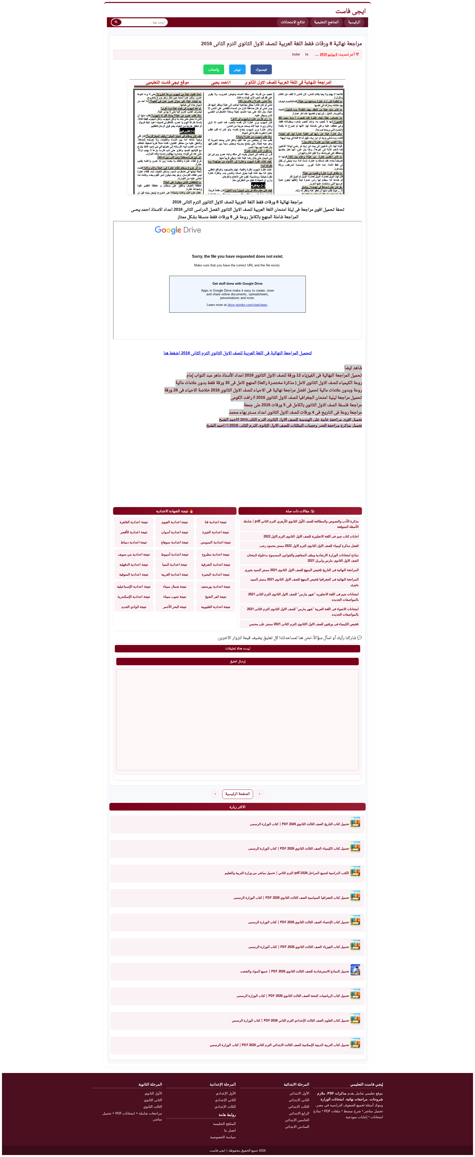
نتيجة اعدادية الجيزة (215, 532)
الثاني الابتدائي (299, 1099)
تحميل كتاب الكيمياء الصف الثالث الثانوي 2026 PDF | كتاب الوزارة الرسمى (298, 848)
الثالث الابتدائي (298, 1106)
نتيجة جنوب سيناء (174, 596)
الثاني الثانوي (153, 1099)
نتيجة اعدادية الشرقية (215, 564)
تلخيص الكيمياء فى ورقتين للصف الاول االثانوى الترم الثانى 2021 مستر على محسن (304, 624)
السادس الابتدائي (297, 1126)
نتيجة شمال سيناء (174, 586)
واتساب (213, 69)
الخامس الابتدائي (297, 1119)
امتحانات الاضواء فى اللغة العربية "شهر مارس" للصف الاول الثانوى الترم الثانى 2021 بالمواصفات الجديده (303, 612)
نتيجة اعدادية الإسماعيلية (133, 586)
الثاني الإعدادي (225, 1099)
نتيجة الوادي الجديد (133, 606)
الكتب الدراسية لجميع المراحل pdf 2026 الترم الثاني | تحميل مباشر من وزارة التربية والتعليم (287, 873)
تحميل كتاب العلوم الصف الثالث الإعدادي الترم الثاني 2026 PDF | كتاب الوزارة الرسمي (290, 1020)
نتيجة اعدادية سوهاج (174, 542)
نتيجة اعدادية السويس (216, 542)
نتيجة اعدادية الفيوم (175, 522)
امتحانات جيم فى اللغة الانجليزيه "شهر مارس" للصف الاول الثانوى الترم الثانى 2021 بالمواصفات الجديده (303, 597)
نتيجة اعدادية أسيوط (175, 554)
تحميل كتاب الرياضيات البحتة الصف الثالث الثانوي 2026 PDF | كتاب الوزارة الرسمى (293, 995)
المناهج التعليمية (326, 22)
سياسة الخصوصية (223, 1137)
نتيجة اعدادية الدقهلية (133, 564)
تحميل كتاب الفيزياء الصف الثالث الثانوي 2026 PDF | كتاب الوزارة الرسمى (298, 946)
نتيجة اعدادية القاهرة (134, 522)
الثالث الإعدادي (225, 1106)
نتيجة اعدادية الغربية (174, 574)
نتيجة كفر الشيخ (215, 596)
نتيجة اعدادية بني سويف (134, 554)
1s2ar (296, 54)
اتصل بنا (230, 1130)
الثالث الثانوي (152, 1106)
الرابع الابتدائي (299, 1113)
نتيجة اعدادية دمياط (134, 542)
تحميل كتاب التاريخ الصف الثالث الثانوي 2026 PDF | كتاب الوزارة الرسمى (299, 824)
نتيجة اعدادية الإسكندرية (134, 596)
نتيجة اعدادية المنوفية (133, 574)
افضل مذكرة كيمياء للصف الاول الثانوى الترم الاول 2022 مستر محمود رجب (309, 545)
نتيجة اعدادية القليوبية (215, 606)
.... (317, 55)
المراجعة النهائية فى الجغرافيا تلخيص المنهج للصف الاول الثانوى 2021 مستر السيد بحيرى (304, 582)
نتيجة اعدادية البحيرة (215, 574)
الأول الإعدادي (226, 1093)
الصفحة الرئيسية (237, 794)
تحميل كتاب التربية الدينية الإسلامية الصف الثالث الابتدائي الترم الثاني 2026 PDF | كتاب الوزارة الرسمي (279, 1045)
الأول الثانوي (153, 1093)
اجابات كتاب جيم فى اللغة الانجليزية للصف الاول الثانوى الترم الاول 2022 (311, 536)
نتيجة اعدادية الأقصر (133, 532)
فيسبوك (261, 69)
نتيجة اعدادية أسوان (174, 532)
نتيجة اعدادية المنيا (174, 564)
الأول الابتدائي (299, 1093)
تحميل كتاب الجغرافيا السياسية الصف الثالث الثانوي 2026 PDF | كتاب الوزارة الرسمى (291, 897)
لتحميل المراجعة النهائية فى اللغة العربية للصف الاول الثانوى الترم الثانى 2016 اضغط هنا (238, 353)
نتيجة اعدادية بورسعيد (215, 586)
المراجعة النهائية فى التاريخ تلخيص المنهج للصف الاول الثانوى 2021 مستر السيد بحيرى (302, 570)
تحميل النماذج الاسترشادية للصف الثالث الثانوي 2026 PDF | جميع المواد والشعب (294, 971)
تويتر (237, 69)
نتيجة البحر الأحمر (175, 606)
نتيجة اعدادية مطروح (216, 554)
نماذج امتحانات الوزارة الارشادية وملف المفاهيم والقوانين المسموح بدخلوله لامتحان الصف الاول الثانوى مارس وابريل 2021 (303, 558)
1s (307, 54)
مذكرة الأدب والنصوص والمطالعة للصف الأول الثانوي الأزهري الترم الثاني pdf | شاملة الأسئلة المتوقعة (301, 524)
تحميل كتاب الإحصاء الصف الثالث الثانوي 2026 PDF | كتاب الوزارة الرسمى (298, 922)
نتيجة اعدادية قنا (215, 522)
